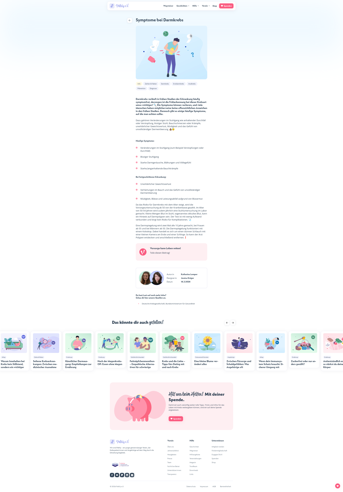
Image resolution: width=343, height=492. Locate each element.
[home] (119, 5)
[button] (183, 6)
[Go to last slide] (227, 322)
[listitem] (142, 351)
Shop (214, 6)
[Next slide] (232, 322)
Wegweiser (168, 5)
